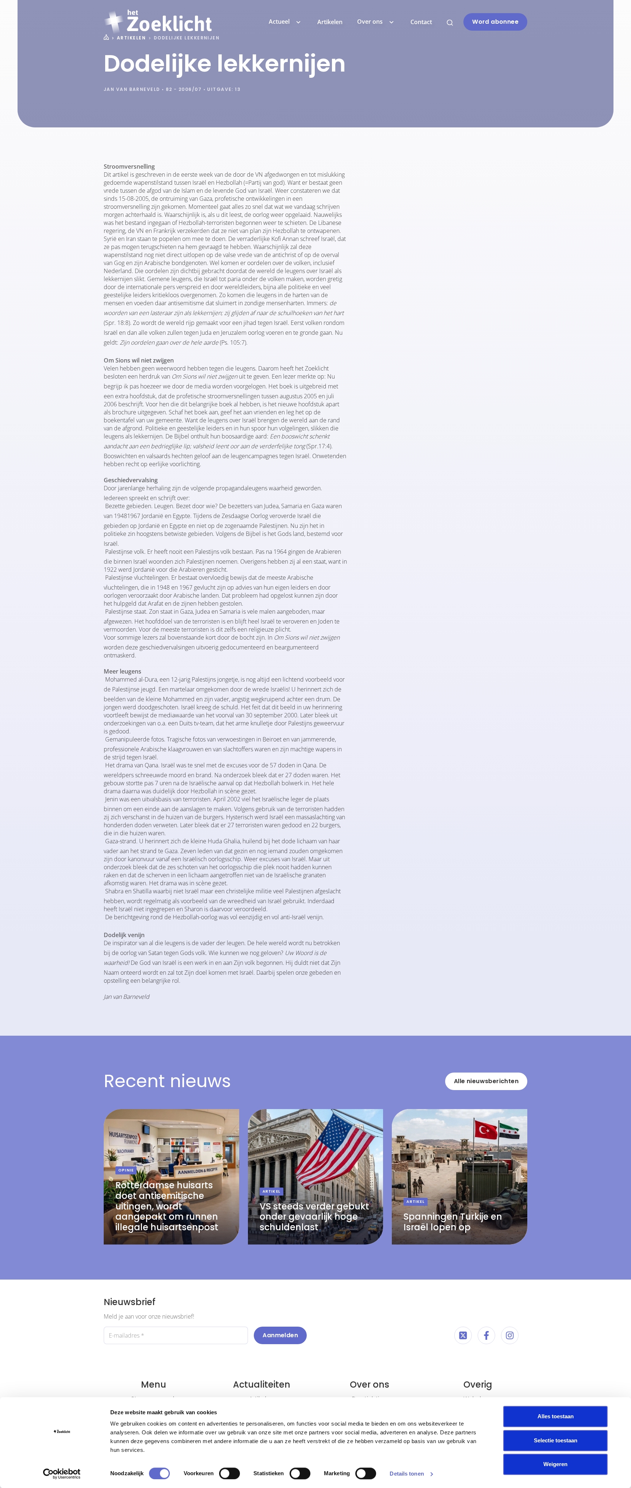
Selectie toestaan (555, 1440)
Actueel (279, 22)
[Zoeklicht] (158, 21)
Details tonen (407, 1473)
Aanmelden (280, 1335)
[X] (463, 1335)
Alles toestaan (556, 1416)
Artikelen (330, 22)
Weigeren (555, 1464)
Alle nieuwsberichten (486, 1081)
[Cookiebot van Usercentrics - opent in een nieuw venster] (62, 1473)
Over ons (370, 22)
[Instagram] (510, 1335)
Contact (421, 22)
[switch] (229, 1473)
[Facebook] (486, 1335)
